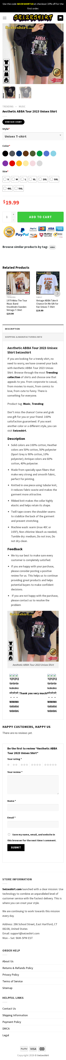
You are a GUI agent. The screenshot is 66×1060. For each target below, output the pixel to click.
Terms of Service (12, 981)
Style (6, 128)
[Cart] (60, 18)
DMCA (6, 1028)
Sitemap (7, 988)
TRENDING (7, 106)
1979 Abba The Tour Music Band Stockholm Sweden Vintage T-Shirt (17, 305)
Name (11, 800)
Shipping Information (15, 1015)
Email (11, 817)
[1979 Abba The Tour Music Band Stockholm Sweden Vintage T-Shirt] (18, 283)
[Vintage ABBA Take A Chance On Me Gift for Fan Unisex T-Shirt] (48, 283)
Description (12, 328)
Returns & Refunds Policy (17, 968)
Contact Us (9, 1008)
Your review (14, 772)
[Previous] (8, 54)
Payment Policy (11, 1022)
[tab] (33, 329)
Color (6, 145)
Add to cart (40, 217)
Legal (5, 1035)
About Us (7, 961)
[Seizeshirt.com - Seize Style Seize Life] (33, 18)
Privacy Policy (10, 974)
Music (22, 106)
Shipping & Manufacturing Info (23, 336)
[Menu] (4, 18)
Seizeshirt (19, 430)
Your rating (14, 759)
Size (5, 171)
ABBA (52, 247)
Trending (37, 404)
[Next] (58, 54)
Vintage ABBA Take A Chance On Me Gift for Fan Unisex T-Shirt (47, 303)
